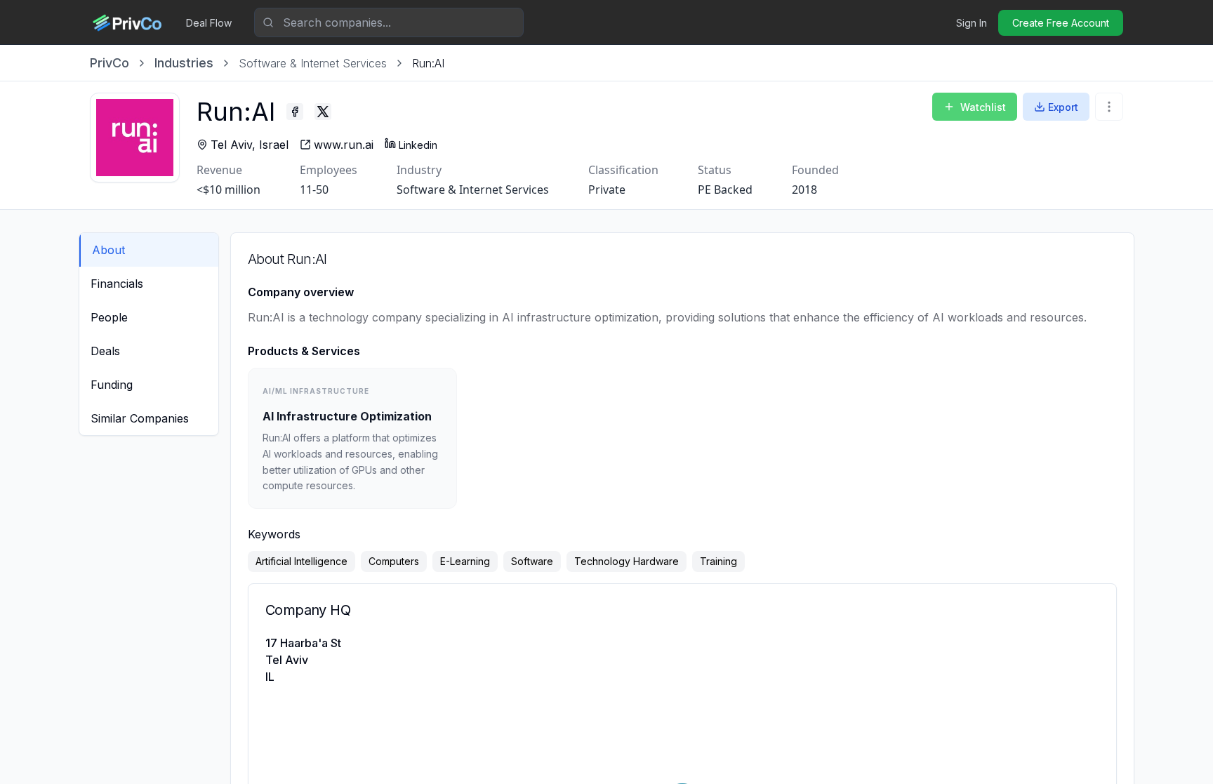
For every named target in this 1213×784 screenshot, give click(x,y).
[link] (428, 63)
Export (1063, 107)
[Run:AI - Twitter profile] (322, 111)
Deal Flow (209, 23)
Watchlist (983, 107)
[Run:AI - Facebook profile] (294, 111)
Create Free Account (1060, 23)
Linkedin (418, 145)
